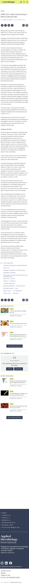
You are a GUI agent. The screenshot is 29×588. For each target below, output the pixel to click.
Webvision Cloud (16, 582)
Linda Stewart (7, 19)
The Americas (17, 290)
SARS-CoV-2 (7, 290)
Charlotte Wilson (16, 316)
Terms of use (5, 575)
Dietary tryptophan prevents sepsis (18, 323)
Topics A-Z (6, 518)
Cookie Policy (6, 571)
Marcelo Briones (9, 286)
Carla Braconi (8, 263)
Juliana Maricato (9, 283)
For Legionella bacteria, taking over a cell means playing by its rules (18, 394)
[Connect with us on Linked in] (6, 563)
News (2, 11)
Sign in (7, 22)
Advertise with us (8, 522)
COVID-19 (6, 268)
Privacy (3, 573)
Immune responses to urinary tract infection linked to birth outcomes (18, 335)
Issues (4, 513)
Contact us (6, 515)
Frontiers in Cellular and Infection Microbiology (15, 275)
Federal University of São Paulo (14, 270)
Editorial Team (7, 525)
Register (18, 369)
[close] (15, 24)
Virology (16, 293)
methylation (21, 286)
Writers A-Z (6, 520)
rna (16, 288)
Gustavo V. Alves (9, 278)
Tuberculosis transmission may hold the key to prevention (18, 406)
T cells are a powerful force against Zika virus (18, 311)
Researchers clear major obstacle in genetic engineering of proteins (18, 381)
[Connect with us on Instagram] (2, 563)
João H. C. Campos (9, 281)
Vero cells (7, 293)
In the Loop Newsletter (10, 527)
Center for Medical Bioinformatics (15, 265)
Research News (8, 288)
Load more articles (14, 346)
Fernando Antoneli (9, 272)
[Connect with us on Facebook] (10, 563)
